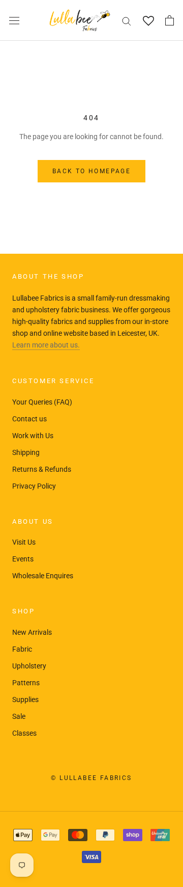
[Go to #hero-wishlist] (148, 20)
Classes (24, 733)
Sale (18, 716)
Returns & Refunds (41, 469)
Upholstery (29, 666)
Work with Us (32, 436)
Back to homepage (91, 171)
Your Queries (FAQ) (42, 402)
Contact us (29, 419)
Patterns (26, 683)
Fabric (22, 649)
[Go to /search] (126, 20)
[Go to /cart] (169, 20)
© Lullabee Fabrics (91, 778)
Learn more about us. (46, 345)
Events (23, 559)
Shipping (26, 452)
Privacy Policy (34, 486)
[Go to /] (80, 20)
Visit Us (24, 542)
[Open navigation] (14, 20)
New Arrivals (32, 632)
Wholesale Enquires (42, 576)
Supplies (25, 699)
